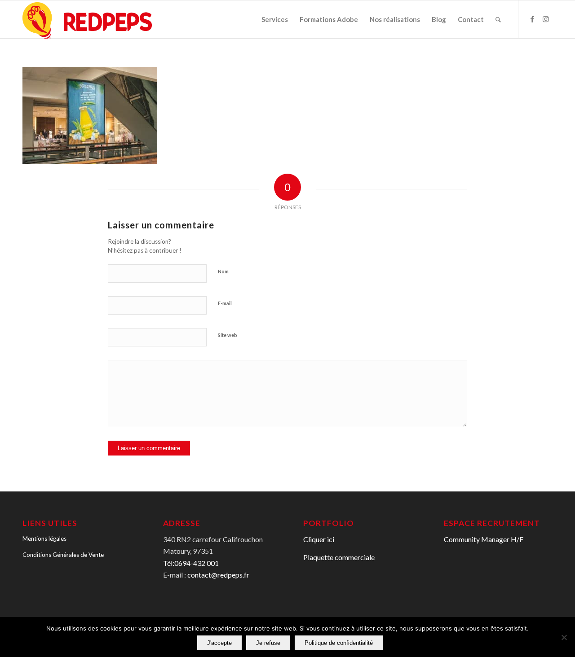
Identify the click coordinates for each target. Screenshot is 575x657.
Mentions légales (44, 538)
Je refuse (268, 642)
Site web (227, 335)
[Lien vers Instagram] (546, 19)
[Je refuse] (563, 637)
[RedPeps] (87, 20)
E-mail (225, 303)
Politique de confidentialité (339, 642)
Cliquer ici (318, 539)
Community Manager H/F (483, 539)
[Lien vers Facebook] (532, 19)
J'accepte (219, 642)
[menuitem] (275, 19)
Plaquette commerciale (339, 557)
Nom (223, 271)
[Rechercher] (498, 19)
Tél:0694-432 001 (191, 563)
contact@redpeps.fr (218, 574)
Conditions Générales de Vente (63, 554)
